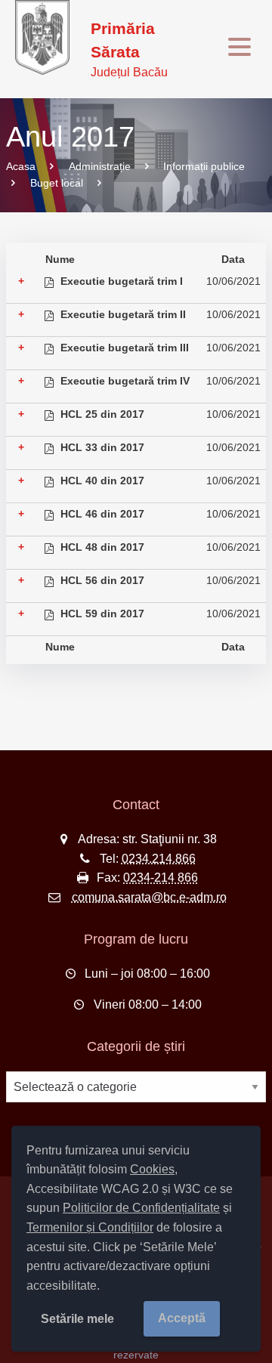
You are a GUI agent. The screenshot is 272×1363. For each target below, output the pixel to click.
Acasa (21, 166)
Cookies (152, 1169)
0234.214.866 (159, 858)
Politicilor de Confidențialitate (141, 1207)
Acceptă (182, 1318)
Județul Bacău (129, 49)
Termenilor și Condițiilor (89, 1227)
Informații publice (204, 166)
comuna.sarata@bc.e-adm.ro (149, 897)
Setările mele (77, 1318)
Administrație (100, 166)
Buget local (56, 183)
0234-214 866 (160, 877)
